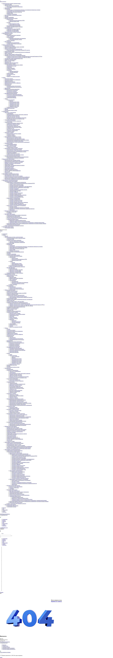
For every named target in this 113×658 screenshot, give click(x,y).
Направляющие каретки (12, 144)
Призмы (6, 109)
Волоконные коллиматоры (12, 92)
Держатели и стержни (9, 132)
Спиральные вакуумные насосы (13, 216)
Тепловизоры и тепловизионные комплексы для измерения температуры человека (23, 9)
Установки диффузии (13, 191)
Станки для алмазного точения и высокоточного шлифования (19, 446)
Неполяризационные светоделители (14, 87)
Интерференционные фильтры (11, 93)
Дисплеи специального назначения (12, 5)
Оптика (3, 77)
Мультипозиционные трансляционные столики (16, 151)
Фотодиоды (9, 67)
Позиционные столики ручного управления (13, 148)
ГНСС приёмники (10, 36)
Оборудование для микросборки (13, 198)
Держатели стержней (11, 135)
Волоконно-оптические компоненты (12, 89)
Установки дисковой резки (14, 199)
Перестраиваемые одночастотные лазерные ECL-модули (18, 50)
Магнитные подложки (11, 146)
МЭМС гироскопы (11, 40)
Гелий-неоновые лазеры (9, 51)
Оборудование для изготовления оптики (10, 173)
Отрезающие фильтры (11, 96)
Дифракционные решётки (10, 81)
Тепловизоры (7, 8)
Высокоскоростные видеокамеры (13, 25)
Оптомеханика (5, 111)
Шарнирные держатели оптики (13, 124)
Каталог (4, 234)
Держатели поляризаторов (12, 130)
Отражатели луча (10, 128)
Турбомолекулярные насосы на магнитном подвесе (19, 221)
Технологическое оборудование (11, 181)
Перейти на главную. (56, 601)
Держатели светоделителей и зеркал (14, 127)
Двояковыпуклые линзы (14, 104)
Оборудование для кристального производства (16, 182)
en (2, 533)
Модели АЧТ (7, 171)
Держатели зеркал (10, 131)
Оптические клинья (9, 80)
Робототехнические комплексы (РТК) (17, 20)
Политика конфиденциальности (8, 649)
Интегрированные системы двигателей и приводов (17, 114)
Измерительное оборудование (8, 159)
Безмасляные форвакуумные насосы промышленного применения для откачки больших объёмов (26, 223)
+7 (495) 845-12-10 (3, 515)
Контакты (4, 512)
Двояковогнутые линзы (14, 106)
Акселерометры (10, 37)
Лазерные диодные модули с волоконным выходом (15, 55)
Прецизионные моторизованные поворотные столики (18, 139)
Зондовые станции (13, 206)
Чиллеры (9, 75)
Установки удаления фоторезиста (16, 196)
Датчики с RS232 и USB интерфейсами (13, 170)
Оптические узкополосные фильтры (14, 94)
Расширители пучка (11, 74)
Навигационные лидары (14, 23)
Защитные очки (8, 61)
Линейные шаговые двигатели (13, 115)
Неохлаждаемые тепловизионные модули (13, 15)
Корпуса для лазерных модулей (13, 76)
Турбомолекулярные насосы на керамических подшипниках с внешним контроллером (26, 222)
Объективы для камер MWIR (13, 31)
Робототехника (10, 19)
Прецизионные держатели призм (13, 126)
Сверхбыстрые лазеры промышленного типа (14, 58)
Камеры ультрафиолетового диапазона (15, 26)
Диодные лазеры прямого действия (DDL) (13, 54)
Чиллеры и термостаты (11, 211)
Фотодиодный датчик (9, 167)
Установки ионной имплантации (16, 192)
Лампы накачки (10, 73)
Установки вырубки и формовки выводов (17, 204)
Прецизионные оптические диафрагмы (12, 82)
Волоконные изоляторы (12, 91)
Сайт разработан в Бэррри (5, 652)
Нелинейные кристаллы (9, 108)
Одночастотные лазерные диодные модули (13, 49)
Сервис (3, 510)
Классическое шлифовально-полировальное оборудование (16, 179)
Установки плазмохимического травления (17, 194)
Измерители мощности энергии (11, 169)
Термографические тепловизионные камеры (16, 10)
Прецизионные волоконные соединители (15, 157)
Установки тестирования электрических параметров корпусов (21, 208)
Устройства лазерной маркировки (11, 62)
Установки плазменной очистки (15, 200)
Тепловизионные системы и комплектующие (11, 3)
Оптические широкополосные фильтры (15, 95)
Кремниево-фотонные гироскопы (14, 35)
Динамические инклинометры (13, 42)
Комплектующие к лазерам (10, 63)
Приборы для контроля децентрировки (12, 163)
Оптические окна (8, 83)
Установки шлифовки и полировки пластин (18, 189)
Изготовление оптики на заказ (11, 110)
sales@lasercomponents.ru (5, 514)
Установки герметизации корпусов (16, 203)
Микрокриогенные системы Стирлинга (13, 32)
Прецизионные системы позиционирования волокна (17, 156)
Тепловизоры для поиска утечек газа (14, 12)
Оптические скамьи (9, 143)
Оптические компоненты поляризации (12, 79)
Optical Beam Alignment (9, 166)
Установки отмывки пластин (15, 193)
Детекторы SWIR (8, 7)
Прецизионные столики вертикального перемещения (18, 150)
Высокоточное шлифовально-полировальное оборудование (17, 178)
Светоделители (8, 84)
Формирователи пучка (11, 65)
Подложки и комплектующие (11, 145)
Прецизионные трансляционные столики (15, 154)
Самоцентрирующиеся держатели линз (15, 123)
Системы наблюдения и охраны (11, 18)
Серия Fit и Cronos (8, 172)
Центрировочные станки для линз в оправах (14, 175)
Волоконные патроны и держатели (14, 120)
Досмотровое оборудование (7, 226)
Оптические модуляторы (10, 45)
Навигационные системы (7, 33)
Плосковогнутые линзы (14, 105)
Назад (1, 230)
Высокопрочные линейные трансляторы (15, 141)
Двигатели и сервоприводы (10, 112)
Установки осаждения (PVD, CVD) (16, 197)
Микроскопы (12, 209)
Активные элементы (11, 69)
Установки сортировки (14, 188)
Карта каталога (3, 1)
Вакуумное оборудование (10, 214)
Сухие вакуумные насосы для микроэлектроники (17, 218)
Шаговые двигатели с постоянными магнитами (16, 117)
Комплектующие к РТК (14, 21)
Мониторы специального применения (14, 6)
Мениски (11, 100)
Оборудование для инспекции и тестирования (16, 205)
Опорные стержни (10, 134)
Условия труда (5, 645)
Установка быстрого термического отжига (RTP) (19, 187)
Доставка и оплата (6, 647)
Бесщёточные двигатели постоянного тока (15, 118)
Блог (3, 508)
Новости (4, 507)
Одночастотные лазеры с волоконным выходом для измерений (17, 52)
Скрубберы (9, 212)
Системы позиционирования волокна (12, 155)
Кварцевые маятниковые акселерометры (17, 38)
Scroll (1, 657)
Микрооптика (7, 88)
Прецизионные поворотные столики (14, 149)
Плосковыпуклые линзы (14, 102)
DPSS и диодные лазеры (10, 60)
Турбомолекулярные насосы (12, 219)
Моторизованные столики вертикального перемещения (18, 142)
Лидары (8, 22)
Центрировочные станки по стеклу (12, 174)
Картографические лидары (14, 24)
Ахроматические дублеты (12, 107)
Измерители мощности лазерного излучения (14, 162)
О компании (4, 233)
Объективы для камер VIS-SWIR (13, 28)
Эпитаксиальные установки (15, 190)
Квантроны (9, 70)
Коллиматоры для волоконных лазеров (15, 64)
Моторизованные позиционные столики (13, 136)
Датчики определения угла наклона (14, 43)
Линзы (6, 98)
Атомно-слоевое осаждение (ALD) (16, 184)
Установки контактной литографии (16, 185)
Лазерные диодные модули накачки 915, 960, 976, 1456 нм (18, 57)
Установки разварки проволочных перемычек (18, 202)
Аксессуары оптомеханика (10, 119)
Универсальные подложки (12, 147)
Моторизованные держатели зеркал (14, 137)
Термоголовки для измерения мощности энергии (14, 165)
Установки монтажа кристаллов (15, 201)
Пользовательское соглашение (8, 648)
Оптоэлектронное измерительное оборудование (14, 161)
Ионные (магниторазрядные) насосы (14, 217)
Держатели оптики (8, 122)
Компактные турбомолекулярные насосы (17, 220)
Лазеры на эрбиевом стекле (10, 47)
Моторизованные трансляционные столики (16, 138)
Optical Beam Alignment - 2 (10, 168)
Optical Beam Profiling (9, 164)
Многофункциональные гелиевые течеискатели (16, 215)
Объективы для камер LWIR (12, 29)
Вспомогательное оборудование (11, 210)
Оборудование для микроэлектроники (10, 180)
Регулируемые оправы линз (12, 125)
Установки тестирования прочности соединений (19, 207)
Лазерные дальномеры (9, 17)
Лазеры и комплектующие (7, 44)
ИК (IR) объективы (8, 27)
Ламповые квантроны (13, 71)
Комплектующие (8, 34)
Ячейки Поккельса (11, 68)
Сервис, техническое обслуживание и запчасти (14, 225)
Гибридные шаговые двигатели (13, 116)
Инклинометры (8, 41)
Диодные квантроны (13, 72)
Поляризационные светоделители (14, 86)
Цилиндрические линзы (14, 101)
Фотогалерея (4, 509)
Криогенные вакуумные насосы (13, 224)
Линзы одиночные (11, 99)
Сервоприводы (10, 113)
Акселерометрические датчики (15, 39)
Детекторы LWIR (8, 4)
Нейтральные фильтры (11, 97)
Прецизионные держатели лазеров (14, 133)
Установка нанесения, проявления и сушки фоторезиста (20, 186)
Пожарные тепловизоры (12, 14)
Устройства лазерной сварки (10, 59)
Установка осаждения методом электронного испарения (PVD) (22, 183)
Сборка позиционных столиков (13, 153)
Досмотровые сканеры (9, 227)
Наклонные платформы (12, 152)
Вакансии (4, 644)
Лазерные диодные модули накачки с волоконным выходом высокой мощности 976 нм (24, 56)
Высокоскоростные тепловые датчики (12, 160)
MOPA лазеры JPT (8, 53)
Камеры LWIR (10, 13)
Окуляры (6, 16)
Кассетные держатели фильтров (13, 129)
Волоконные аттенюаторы (12, 90)
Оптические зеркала (9, 78)
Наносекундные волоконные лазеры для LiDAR (14, 46)
